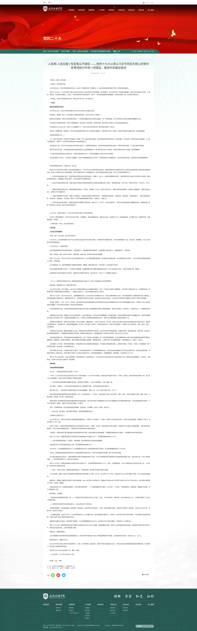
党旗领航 (71, 607)
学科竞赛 (87, 615)
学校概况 (71, 10)
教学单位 (58, 607)
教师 (49, 2)
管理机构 (58, 610)
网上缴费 (151, 10)
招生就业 (131, 10)
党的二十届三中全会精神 (50, 51)
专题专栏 (140, 51)
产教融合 (87, 618)
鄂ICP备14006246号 (117, 625)
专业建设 (87, 607)
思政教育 (71, 610)
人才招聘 (112, 613)
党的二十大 (116, 51)
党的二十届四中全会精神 (80, 51)
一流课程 (87, 613)
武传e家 (141, 10)
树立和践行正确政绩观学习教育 (100, 51)
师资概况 (112, 607)
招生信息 (125, 607)
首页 (135, 51)
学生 (44, 2)
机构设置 (81, 10)
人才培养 (101, 10)
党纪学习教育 (65, 51)
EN (146, 2)
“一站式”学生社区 (73, 613)
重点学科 (87, 610)
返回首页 (46, 604)
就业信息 (125, 610)
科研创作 (111, 10)
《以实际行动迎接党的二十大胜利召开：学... (64, 566)
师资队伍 (121, 10)
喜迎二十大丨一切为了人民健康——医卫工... (64, 568)
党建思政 (91, 10)
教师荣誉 (112, 610)
